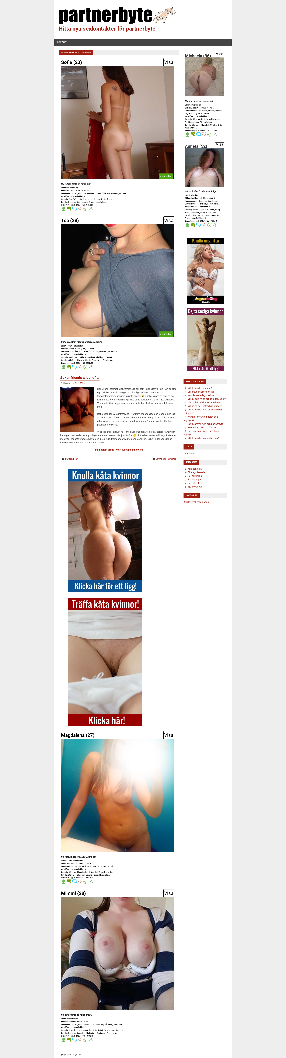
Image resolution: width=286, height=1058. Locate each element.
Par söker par (71, 459)
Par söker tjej (194, 483)
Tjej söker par (195, 486)
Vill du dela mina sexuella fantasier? (207, 398)
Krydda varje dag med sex (201, 395)
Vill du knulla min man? (200, 388)
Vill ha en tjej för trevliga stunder (205, 406)
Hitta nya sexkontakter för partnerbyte (107, 28)
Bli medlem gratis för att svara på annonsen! (119, 449)
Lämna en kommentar (166, 459)
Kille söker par (195, 468)
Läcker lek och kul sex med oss (204, 402)
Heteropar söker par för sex (202, 427)
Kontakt (62, 42)
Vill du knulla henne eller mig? (203, 438)
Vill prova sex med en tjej (201, 391)
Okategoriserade (196, 472)
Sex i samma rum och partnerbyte (205, 424)
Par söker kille (195, 476)
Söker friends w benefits (80, 378)
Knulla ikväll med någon (196, 502)
